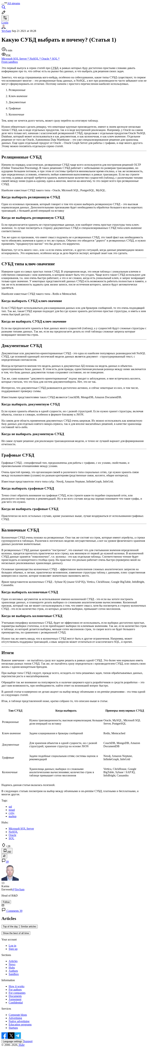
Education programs (20, 1024)
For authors (15, 989)
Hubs (12, 967)
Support (27, 1041)
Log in (12, 945)
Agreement (15, 999)
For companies (17, 992)
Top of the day (10, 926)
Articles (13, 961)
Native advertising (19, 1021)
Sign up (13, 948)
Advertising (15, 1018)
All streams (13, 3)
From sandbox (9, 61)
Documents (15, 996)
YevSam (6, 30)
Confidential (16, 1002)
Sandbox (14, 974)
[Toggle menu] (2, 4)
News (12, 964)
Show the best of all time (16, 933)
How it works (16, 986)
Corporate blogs (18, 1014)
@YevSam (18, 889)
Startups (13, 1027)
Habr (21, 1044)
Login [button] (4, 22)
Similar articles (28, 926)
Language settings (12, 1041)
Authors (13, 970)
